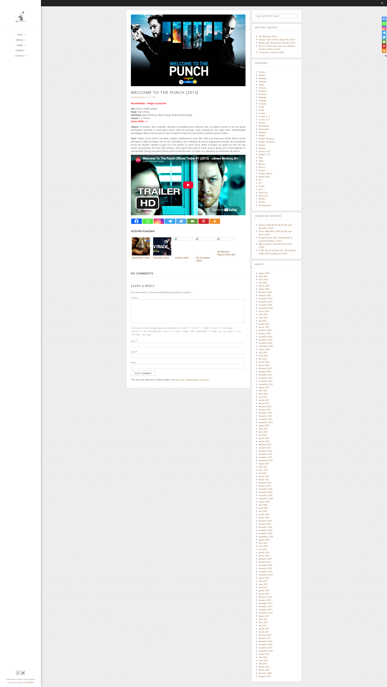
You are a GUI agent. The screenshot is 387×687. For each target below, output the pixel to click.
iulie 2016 (263, 657)
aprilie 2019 (264, 552)
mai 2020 (263, 511)
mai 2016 (263, 663)
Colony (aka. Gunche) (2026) (271, 52)
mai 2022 (263, 435)
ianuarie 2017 (265, 638)
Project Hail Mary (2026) (270, 231)
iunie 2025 (263, 317)
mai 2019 (263, 549)
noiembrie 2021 (265, 454)
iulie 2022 (263, 428)
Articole (262, 87)
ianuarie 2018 (265, 600)
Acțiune (262, 75)
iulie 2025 (263, 314)
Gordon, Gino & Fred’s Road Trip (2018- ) (277, 39)
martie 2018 (264, 593)
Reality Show (264, 176)
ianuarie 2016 (265, 676)
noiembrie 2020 (265, 492)
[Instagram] (159, 221)
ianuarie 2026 (265, 295)
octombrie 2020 (265, 495)
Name (133, 341)
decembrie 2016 (265, 641)
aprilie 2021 (264, 476)
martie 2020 (264, 517)
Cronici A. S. (264, 116)
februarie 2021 (265, 482)
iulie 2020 (263, 504)
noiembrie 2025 (265, 301)
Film (261, 157)
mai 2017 (263, 625)
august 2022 (264, 425)
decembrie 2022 (265, 412)
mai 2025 (263, 320)
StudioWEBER (28, 682)
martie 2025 (264, 327)
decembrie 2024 (265, 336)
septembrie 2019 (266, 536)
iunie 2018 (263, 584)
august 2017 (264, 615)
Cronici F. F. (264, 119)
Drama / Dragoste (267, 138)
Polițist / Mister (265, 173)
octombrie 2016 (265, 647)
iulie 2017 (263, 619)
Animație (262, 81)
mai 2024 (263, 358)
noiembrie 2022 (265, 415)
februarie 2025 (265, 330)
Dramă (262, 135)
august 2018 (264, 577)
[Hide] (386, 56)
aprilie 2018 (264, 590)
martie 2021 (264, 479)
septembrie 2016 (266, 650)
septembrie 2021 (266, 460)
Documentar (264, 125)
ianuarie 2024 (265, 371)
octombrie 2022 (265, 419)
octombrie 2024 (265, 342)
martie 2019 (264, 555)
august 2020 (264, 501)
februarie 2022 (265, 444)
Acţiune (262, 71)
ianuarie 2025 (265, 333)
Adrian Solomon (139, 97)
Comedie (262, 100)
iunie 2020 (263, 508)
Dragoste (263, 132)
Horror (262, 163)
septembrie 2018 (266, 574)
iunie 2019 (263, 546)
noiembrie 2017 (265, 606)
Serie (261, 189)
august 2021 (264, 463)
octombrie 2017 (265, 609)
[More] (215, 221)
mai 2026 (263, 282)
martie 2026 (264, 288)
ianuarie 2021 (265, 485)
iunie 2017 (263, 622)
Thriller (262, 198)
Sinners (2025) (275, 240)
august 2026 (264, 273)
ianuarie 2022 (265, 447)
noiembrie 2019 (265, 530)
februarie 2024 (265, 368)
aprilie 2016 (264, 666)
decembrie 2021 (265, 450)
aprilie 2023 (264, 400)
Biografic (263, 97)
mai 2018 (263, 587)
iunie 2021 (263, 469)
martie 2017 (264, 631)
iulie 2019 (263, 542)
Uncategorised (265, 205)
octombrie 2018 (265, 571)
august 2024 (264, 349)
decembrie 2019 (265, 527)
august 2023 (264, 387)
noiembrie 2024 (265, 339)
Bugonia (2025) (280, 253)
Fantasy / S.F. (265, 151)
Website (133, 362)
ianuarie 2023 (265, 409)
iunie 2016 (263, 660)
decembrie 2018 (265, 565)
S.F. (260, 179)
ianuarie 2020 (265, 523)
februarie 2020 (265, 520)
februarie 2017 (265, 634)
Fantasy (262, 144)
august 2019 (264, 539)
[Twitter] (181, 221)
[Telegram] (170, 221)
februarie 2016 (265, 673)
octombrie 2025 (265, 304)
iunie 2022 (263, 431)
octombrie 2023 (265, 381)
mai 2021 (263, 473)
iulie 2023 (263, 390)
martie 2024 (264, 365)
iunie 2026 (263, 279)
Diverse (262, 122)
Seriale (262, 186)
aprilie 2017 (264, 628)
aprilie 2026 (264, 285)
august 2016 (264, 654)
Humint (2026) (265, 224)
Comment (134, 297)
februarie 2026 (265, 292)
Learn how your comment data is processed (189, 379)
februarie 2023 (265, 406)
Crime (261, 106)
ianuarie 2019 (265, 561)
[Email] (192, 221)
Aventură (262, 90)
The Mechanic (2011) (268, 36)
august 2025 (264, 311)
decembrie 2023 (265, 374)
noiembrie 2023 (265, 377)
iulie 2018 (263, 581)
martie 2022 (264, 441)
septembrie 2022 (266, 422)
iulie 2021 (263, 466)
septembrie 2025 (266, 308)
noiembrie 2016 (265, 644)
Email (133, 352)
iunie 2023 (263, 393)
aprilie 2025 (264, 323)
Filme (261, 160)
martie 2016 (264, 669)
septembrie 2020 (266, 498)
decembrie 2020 (265, 488)
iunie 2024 (263, 355)
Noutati (262, 170)
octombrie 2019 (265, 533)
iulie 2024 (263, 352)
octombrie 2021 (265, 457)
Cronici (262, 113)
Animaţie (262, 78)
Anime (261, 84)
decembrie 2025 (265, 298)
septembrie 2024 (266, 346)
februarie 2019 (265, 558)
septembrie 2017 (266, 612)
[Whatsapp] (147, 221)
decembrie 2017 (265, 603)
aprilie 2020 (264, 514)
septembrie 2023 (266, 384)
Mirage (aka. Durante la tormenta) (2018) (277, 42)
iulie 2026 (263, 276)
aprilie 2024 (264, 362)
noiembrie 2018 (265, 568)
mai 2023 (263, 396)
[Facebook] (136, 221)
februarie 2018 (265, 596)
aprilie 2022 (264, 438)
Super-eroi (263, 192)
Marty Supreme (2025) (268, 243)
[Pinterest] (203, 221)
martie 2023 (264, 403)
